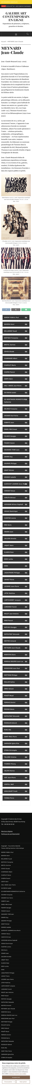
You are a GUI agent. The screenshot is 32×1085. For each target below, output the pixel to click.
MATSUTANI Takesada (11, 634)
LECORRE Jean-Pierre (11, 586)
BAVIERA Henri (9, 324)
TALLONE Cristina (10, 757)
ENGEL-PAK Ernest (10, 429)
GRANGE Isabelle (10, 477)
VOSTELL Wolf (9, 784)
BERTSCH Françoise (11, 338)
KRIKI (6, 566)
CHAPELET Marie (10, 365)
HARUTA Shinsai (10, 497)
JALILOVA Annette (10, 538)
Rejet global (23, 1082)
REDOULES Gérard (10, 723)
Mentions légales (7, 831)
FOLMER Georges (10, 436)
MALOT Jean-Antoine (11, 614)
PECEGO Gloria (9, 709)
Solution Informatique (17, 848)
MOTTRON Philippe (10, 675)
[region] (16, 1073)
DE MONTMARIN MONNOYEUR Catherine (14, 400)
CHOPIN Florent (9, 372)
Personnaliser (8, 1082)
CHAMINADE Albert (10, 358)
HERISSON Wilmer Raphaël (13, 504)
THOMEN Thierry (10, 764)
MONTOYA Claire (10, 655)
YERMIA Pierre (9, 798)
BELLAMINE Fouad (10, 331)
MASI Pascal (8, 620)
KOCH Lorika (8, 559)
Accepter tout (16, 1077)
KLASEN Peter (9, 552)
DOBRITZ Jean (9, 422)
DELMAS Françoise (10, 409)
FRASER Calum (9, 443)
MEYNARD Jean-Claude (12, 648)
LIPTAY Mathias (9, 593)
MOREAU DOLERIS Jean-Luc (13, 661)
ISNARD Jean (8, 532)
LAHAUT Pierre (9, 579)
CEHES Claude (9, 351)
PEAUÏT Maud (8, 695)
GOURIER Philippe (10, 463)
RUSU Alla (7, 730)
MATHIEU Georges (10, 627)
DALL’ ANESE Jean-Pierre (12, 386)
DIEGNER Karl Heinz (11, 416)
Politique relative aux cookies (17, 1074)
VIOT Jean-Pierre (10, 777)
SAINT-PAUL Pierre (10, 736)
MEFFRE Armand (10, 641)
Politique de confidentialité (10, 834)
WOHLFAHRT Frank (10, 791)
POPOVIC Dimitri (9, 702)
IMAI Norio (7, 525)
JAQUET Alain (8, 545)
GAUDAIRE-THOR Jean (11, 450)
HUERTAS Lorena (10, 518)
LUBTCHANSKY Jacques (12, 600)
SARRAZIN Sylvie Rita (11, 743)
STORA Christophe (10, 750)
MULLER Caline (9, 682)
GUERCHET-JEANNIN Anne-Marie (15, 484)
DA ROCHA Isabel (10, 392)
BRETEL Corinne (9, 345)
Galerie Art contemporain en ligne (16, 16)
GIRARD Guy (8, 457)
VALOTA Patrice (9, 771)
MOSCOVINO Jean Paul (12, 668)
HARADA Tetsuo (9, 491)
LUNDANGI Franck (10, 607)
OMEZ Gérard (8, 689)
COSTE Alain (8, 379)
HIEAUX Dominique (11, 511)
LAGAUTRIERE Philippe (12, 573)
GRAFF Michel (9, 470)
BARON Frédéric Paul (11, 317)
